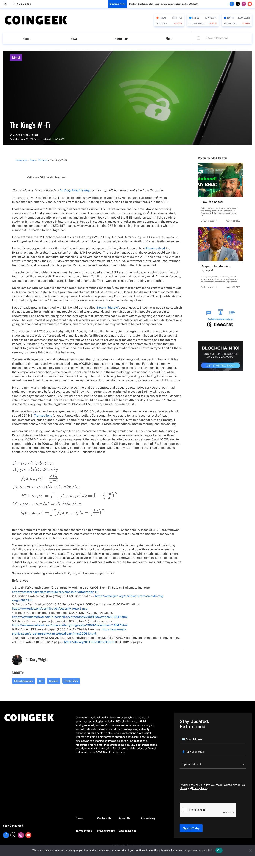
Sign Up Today (191, 828)
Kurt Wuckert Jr (210, 221)
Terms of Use (84, 830)
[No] (250, 850)
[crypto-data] (169, 20)
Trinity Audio (46, 177)
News (73, 38)
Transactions (43, 415)
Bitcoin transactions (23, 681)
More (169, 38)
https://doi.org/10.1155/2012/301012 (89, 642)
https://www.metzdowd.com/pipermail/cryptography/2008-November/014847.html (70, 617)
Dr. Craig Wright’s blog (74, 190)
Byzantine (53, 681)
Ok (219, 850)
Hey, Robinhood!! (212, 202)
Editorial (16, 57)
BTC (41, 681)
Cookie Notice (127, 830)
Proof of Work (71, 681)
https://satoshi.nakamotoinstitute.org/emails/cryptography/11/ (55, 592)
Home (26, 38)
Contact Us (104, 818)
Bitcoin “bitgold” (107, 307)
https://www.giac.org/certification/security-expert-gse (49, 608)
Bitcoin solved (155, 248)
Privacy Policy (106, 830)
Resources (121, 38)
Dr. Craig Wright (21, 134)
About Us (124, 818)
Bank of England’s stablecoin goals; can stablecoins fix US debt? (163, 4)
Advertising (148, 818)
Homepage (21, 160)
